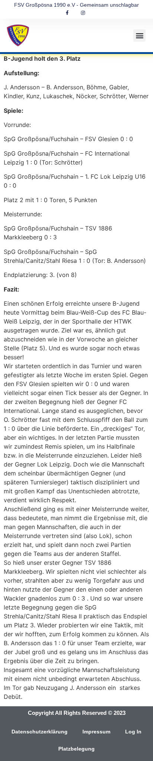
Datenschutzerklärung (40, 732)
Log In (133, 732)
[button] (139, 35)
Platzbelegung (76, 749)
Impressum (96, 732)
